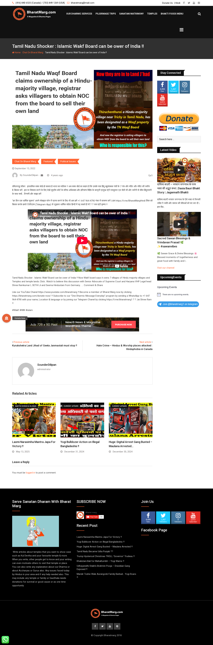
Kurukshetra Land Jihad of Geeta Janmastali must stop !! (44, 345)
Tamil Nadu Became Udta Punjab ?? (95, 551)
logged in (30, 472)
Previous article (21, 342)
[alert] (179, 294)
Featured (48, 161)
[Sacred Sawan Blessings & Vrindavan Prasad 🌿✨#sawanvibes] (179, 224)
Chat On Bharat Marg (32, 52)
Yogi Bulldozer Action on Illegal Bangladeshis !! (100, 541)
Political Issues (68, 161)
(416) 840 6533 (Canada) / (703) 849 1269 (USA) (40, 2)
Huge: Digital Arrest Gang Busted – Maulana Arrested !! (105, 546)
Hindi (177, 3)
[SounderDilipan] (41, 175)
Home (17, 52)
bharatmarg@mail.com (82, 2)
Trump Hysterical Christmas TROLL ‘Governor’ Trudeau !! (106, 556)
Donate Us (167, 3)
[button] (6, 318)
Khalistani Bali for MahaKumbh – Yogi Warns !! (100, 561)
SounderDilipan (46, 364)
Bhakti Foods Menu (172, 13)
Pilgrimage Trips (106, 13)
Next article (145, 342)
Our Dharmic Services (79, 13)
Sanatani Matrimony (131, 13)
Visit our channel (165, 267)
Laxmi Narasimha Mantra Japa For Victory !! (99, 537)
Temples (152, 13)
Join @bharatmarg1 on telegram (180, 304)
